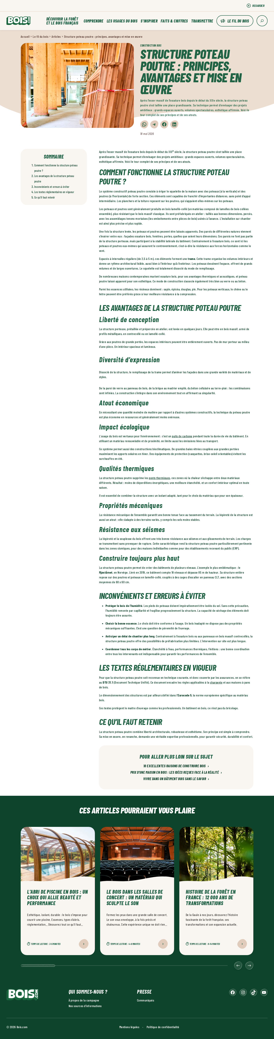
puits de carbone (182, 436)
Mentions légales (129, 1027)
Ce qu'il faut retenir (44, 197)
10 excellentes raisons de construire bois (176, 766)
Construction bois (150, 45)
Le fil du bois (238, 20)
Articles (56, 36)
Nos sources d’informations (85, 1006)
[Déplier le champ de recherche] (262, 20)
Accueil (25, 36)
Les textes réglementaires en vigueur (54, 192)
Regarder (258, 5)
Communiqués (145, 1000)
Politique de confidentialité (163, 1027)
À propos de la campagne (84, 1000)
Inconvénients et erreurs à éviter (51, 186)
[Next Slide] (249, 966)
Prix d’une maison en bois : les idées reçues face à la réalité (176, 772)
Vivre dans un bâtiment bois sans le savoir (176, 779)
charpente (216, 682)
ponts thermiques (159, 478)
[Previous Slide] (238, 966)
